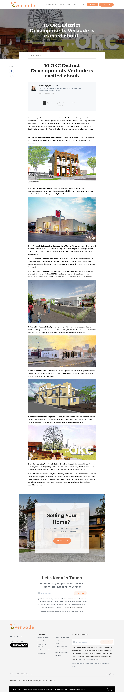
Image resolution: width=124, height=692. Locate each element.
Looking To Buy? (65, 4)
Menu (93, 4)
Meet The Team (79, 4)
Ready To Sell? (51, 4)
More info (83, 689)
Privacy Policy (110, 674)
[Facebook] (11, 636)
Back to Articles (36, 55)
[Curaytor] (19, 647)
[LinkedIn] (14, 636)
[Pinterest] (18, 636)
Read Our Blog (41, 653)
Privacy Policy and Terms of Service (71, 607)
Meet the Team (42, 641)
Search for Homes (43, 638)
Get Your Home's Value (44, 650)
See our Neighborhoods (62, 638)
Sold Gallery (58, 655)
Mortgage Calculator (61, 652)
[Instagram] (21, 636)
